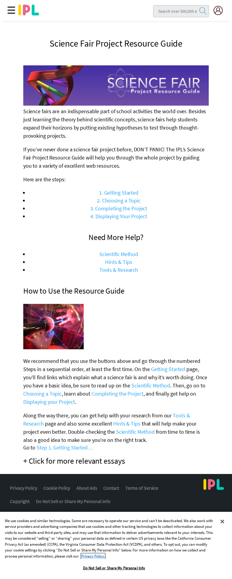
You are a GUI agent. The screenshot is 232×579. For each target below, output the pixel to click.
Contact (111, 488)
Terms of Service (141, 488)
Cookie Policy (57, 488)
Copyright (20, 501)
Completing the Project (117, 393)
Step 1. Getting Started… (65, 447)
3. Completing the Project (118, 208)
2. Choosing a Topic (118, 200)
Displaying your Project (49, 401)
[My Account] (220, 10)
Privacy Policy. (93, 556)
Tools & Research (118, 269)
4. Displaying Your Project (118, 216)
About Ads (86, 488)
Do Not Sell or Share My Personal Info (73, 501)
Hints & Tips (118, 261)
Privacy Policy (23, 488)
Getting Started (168, 369)
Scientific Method (118, 254)
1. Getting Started (118, 192)
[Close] (222, 521)
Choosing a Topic (42, 393)
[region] (116, 545)
